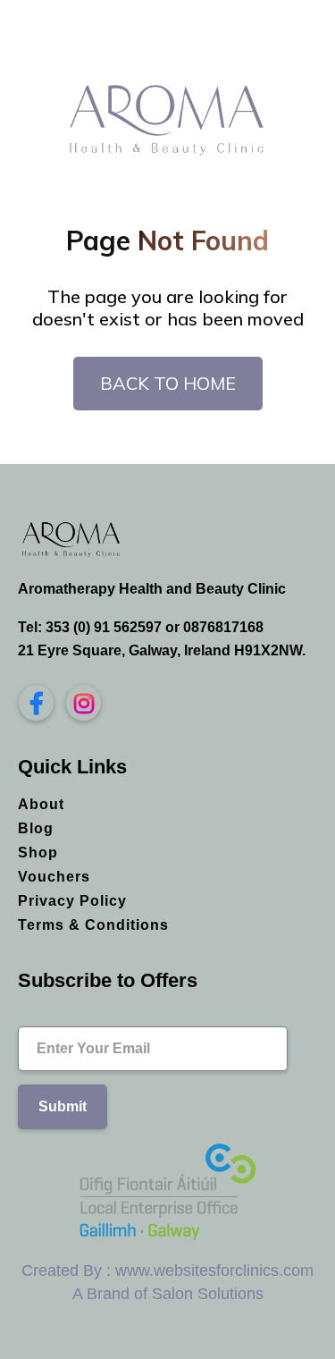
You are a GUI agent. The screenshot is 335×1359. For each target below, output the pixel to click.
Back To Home (168, 383)
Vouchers (54, 876)
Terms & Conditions (93, 925)
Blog (36, 828)
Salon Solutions (208, 1294)
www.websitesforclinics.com (214, 1270)
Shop (38, 852)
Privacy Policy (72, 900)
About (41, 804)
